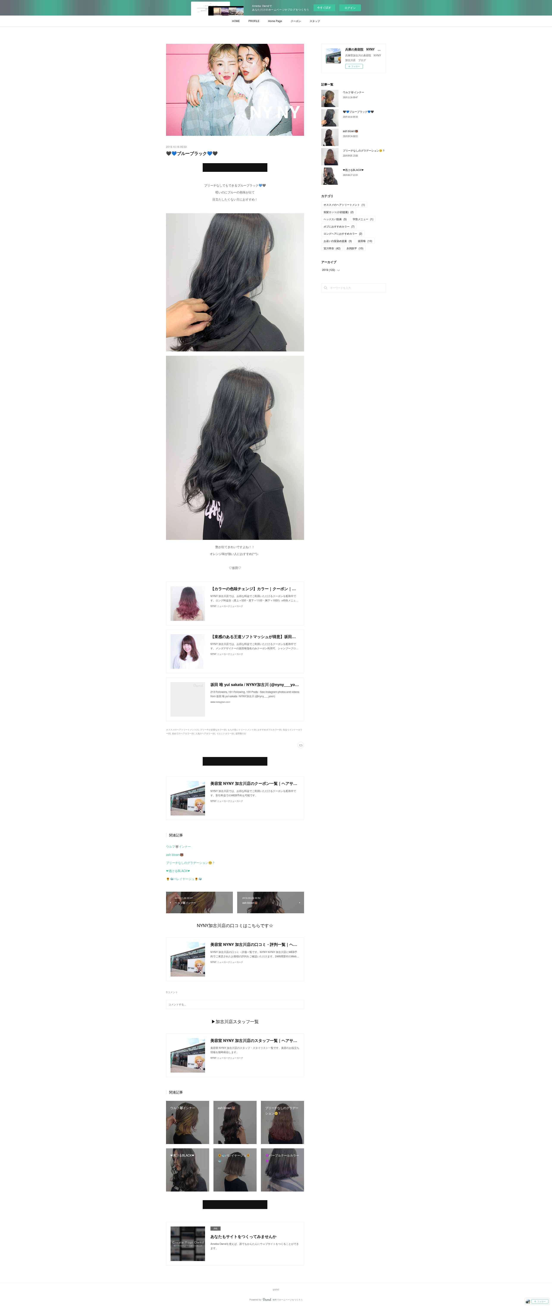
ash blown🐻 (174, 854)
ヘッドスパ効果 (335, 219)
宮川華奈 (332, 248)
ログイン (350, 8)
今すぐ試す (324, 7)
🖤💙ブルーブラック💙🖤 (358, 111)
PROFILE (253, 21)
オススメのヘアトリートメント (344, 204)
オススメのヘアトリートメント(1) (182, 729)
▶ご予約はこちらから (235, 167)
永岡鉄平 (355, 248)
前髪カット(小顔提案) (339, 212)
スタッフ (315, 21)
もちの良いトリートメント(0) (242, 729)
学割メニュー (363, 219)
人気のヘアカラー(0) (205, 733)
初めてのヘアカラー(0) (183, 733)
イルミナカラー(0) (225, 733)
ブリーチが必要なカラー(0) (213, 729)
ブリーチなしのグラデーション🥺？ (190, 862)
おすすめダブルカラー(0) (269, 729)
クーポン (296, 21)
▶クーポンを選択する (235, 761)
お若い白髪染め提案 (338, 241)
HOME (236, 21)
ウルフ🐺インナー (178, 846)
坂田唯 (365, 241)
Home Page (275, 21)
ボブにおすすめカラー (339, 226)
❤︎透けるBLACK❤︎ (178, 871)
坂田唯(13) (240, 733)
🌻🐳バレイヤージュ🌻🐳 (184, 879)
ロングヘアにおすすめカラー (343, 233)
